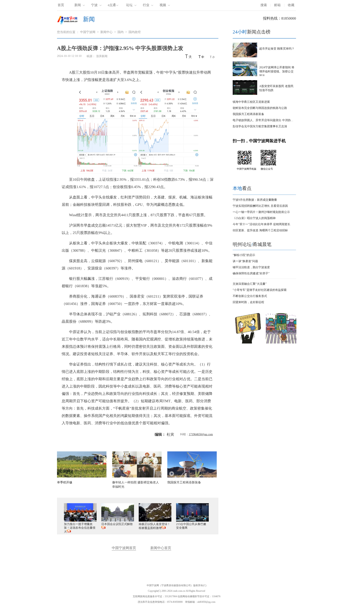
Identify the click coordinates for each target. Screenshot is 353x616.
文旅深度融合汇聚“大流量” (250, 283)
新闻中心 (106, 32)
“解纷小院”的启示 (244, 255)
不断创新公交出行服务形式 (250, 296)
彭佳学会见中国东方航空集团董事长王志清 (260, 126)
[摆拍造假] (248, 342)
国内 (120, 32)
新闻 (77, 5)
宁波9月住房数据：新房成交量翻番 (255, 199)
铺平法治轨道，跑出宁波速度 (251, 267)
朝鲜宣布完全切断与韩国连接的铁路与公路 (260, 108)
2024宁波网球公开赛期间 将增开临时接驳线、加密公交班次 (276, 71)
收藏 (291, 5)
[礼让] (281, 342)
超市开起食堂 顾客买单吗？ (276, 48)
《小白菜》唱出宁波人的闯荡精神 (254, 218)
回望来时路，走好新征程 (248, 302)
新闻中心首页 (160, 548)
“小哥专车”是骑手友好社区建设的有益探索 (260, 289)
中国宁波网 (87, 32)
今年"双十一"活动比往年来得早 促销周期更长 (261, 224)
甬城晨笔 (262, 244)
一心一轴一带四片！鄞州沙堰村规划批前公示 (261, 212)
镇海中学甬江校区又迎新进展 (251, 101)
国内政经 (134, 32)
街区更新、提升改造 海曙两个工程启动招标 (260, 230)
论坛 (129, 5)
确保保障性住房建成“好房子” (251, 273)
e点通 (112, 5)
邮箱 (277, 5)
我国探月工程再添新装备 (248, 114)
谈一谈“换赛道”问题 (245, 261)
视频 (163, 5)
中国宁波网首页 (124, 548)
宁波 (94, 5)
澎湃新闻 (101, 56)
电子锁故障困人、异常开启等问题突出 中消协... (263, 120)
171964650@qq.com (201, 434)
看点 (242, 188)
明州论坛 (242, 244)
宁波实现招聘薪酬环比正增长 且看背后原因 (260, 205)
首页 (61, 5)
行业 (146, 5)
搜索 (263, 5)
